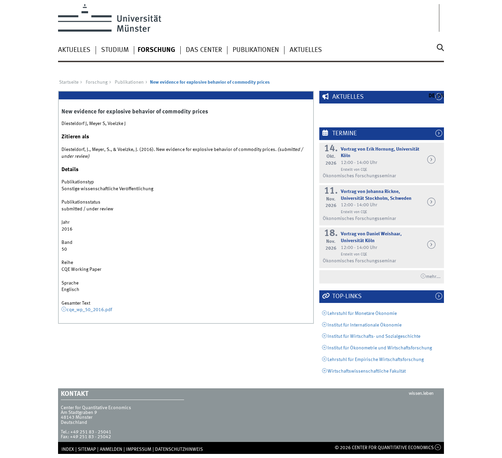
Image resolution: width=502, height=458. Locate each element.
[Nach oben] (438, 447)
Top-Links (346, 296)
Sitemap (87, 449)
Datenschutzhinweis (179, 449)
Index (67, 449)
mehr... (433, 276)
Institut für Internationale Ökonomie (364, 325)
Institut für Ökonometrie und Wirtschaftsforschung (379, 348)
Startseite (69, 82)
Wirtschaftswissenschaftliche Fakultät (366, 371)
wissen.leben (421, 393)
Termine (344, 133)
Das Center (204, 50)
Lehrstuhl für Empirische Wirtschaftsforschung (375, 359)
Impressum (138, 449)
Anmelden (111, 449)
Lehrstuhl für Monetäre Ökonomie (362, 313)
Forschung (156, 50)
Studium (115, 50)
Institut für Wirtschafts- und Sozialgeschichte (373, 336)
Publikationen (256, 50)
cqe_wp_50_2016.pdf (89, 309)
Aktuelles (74, 50)
